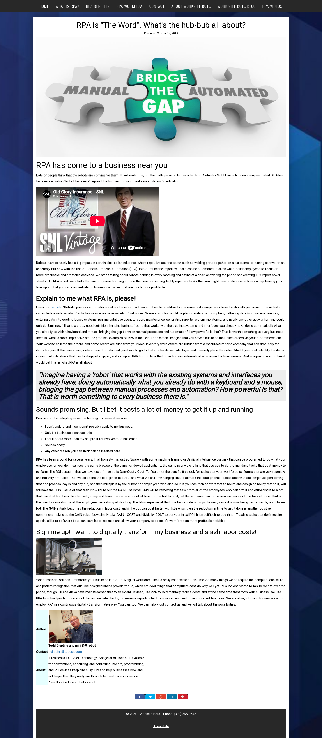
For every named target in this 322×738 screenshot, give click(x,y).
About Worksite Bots (191, 6)
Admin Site (161, 726)
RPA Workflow (129, 6)
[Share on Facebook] (140, 697)
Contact (157, 6)
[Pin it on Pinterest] (183, 697)
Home (44, 6)
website (56, 307)
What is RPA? (67, 6)
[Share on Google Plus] (161, 697)
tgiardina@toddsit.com (65, 652)
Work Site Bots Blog (237, 6)
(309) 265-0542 (185, 714)
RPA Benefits (98, 6)
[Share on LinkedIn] (172, 697)
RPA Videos (272, 6)
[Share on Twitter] (150, 697)
